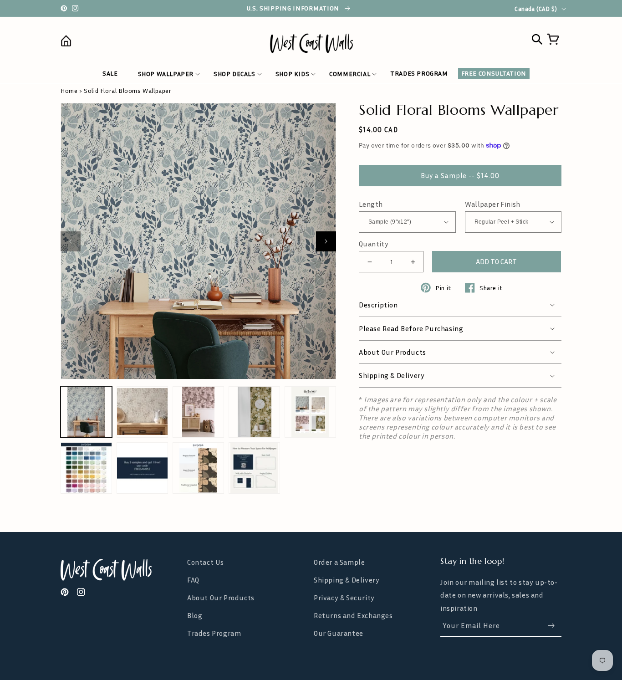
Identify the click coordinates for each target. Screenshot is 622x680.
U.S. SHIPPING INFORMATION (294, 8)
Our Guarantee (338, 633)
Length (370, 204)
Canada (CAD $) (536, 8)
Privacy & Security (344, 597)
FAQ (193, 579)
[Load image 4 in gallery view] (254, 412)
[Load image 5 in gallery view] (310, 412)
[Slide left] (71, 241)
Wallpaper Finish (492, 204)
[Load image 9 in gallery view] (254, 468)
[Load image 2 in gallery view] (142, 412)
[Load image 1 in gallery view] (86, 412)
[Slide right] (326, 241)
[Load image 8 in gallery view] (198, 468)
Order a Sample (339, 562)
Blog (194, 615)
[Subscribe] (551, 625)
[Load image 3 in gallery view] (198, 412)
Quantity (373, 244)
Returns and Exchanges (353, 615)
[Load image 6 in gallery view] (86, 468)
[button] (166, 73)
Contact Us (205, 562)
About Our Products (221, 597)
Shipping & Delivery (346, 579)
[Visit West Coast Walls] (121, 570)
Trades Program (214, 633)
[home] (123, 43)
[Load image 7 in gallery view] (142, 468)
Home (69, 90)
